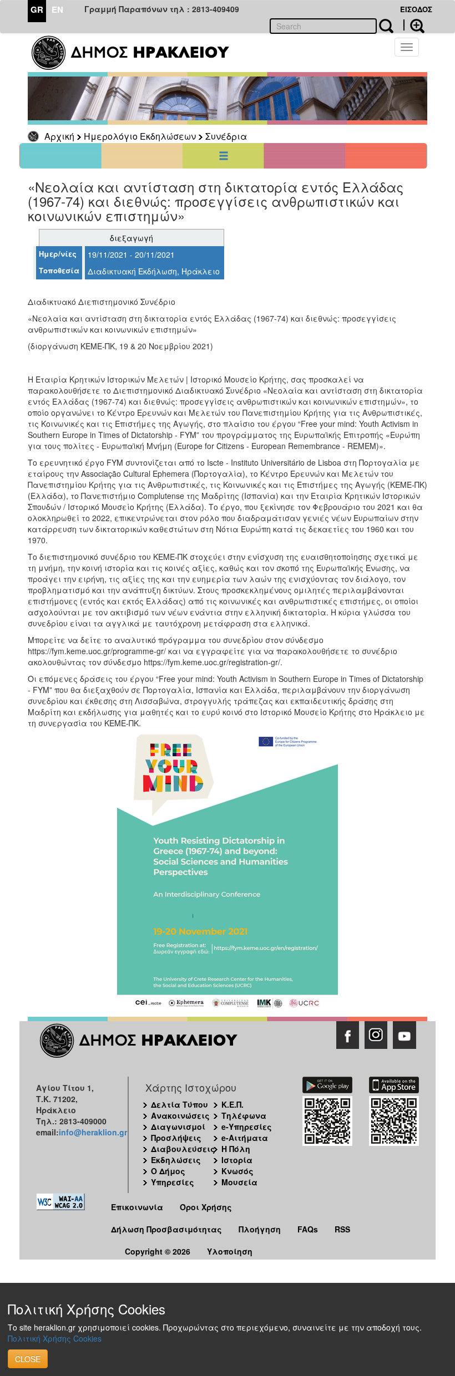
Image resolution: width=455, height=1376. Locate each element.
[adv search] (413, 24)
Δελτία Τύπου (179, 1104)
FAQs (307, 1229)
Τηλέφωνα (243, 1115)
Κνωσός (237, 1170)
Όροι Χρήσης (206, 1206)
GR (37, 9)
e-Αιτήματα (244, 1137)
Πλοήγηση (260, 1229)
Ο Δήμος (168, 1170)
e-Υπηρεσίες (246, 1126)
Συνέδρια (226, 136)
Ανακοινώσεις (180, 1115)
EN (57, 9)
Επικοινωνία (137, 1206)
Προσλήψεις (176, 1137)
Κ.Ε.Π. (232, 1104)
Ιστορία (236, 1159)
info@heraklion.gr (93, 1132)
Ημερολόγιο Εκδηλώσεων (140, 136)
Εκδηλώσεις (176, 1159)
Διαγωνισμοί (178, 1126)
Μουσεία (239, 1182)
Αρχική (59, 136)
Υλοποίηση (229, 1251)
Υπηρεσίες (172, 1182)
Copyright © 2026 (157, 1251)
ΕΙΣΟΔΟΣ (416, 9)
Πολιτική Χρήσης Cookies (55, 1338)
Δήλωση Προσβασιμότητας (166, 1229)
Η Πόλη (235, 1148)
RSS (342, 1229)
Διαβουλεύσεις (183, 1148)
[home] (137, 52)
